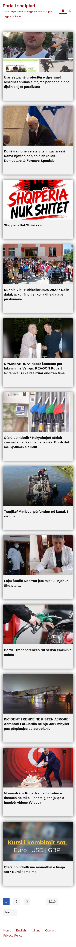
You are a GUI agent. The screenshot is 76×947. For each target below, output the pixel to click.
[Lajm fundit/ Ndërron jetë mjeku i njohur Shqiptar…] (38, 555)
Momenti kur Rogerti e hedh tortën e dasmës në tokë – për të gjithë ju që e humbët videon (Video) (34, 797)
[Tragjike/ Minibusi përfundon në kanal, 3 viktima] (38, 486)
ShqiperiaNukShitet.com (23, 225)
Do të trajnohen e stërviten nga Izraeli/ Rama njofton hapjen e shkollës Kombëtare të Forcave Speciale (34, 156)
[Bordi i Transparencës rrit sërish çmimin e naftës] (38, 624)
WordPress (50, 943)
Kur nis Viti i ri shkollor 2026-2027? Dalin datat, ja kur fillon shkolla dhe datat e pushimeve (36, 294)
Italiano (35, 930)
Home (7, 930)
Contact (50, 930)
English (21, 930)
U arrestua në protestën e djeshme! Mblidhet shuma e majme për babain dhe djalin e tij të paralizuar (37, 82)
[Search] (70, 10)
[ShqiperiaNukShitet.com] (38, 200)
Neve (21, 943)
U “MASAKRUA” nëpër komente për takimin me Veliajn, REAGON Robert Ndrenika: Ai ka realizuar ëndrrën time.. (35, 368)
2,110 (51, 901)
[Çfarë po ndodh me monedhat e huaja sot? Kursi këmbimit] (38, 841)
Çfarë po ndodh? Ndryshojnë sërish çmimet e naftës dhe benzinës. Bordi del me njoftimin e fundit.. (36, 442)
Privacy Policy (12, 935)
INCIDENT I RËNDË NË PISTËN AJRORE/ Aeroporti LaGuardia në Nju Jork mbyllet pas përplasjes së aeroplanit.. (36, 723)
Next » (9, 912)
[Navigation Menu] (63, 11)
